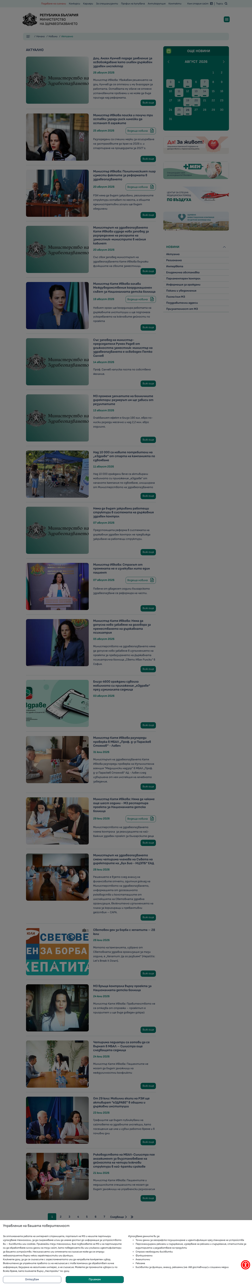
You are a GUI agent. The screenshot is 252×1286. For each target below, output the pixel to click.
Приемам (95, 1279)
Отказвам (32, 1279)
